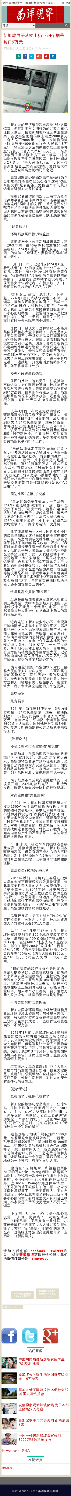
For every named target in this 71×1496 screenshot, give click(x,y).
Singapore (44, 48)
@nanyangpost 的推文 (16, 1450)
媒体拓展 (7, 1467)
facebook (9, 1307)
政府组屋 (55, 2)
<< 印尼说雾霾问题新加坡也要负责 (22, 1295)
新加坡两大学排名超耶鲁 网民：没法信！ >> (47, 1293)
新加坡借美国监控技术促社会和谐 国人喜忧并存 (43, 1392)
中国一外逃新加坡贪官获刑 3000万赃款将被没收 (40, 1437)
